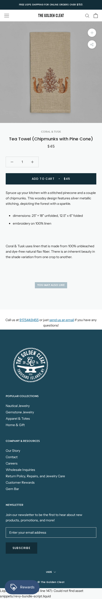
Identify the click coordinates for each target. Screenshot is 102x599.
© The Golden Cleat (51, 582)
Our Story (13, 450)
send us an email (61, 320)
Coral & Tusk (51, 132)
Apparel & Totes (18, 418)
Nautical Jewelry (18, 406)
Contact (12, 457)
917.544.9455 (29, 320)
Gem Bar (12, 489)
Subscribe (21, 548)
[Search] (87, 15)
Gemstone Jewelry (20, 412)
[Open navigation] (6, 15)
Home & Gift (15, 425)
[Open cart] (96, 15)
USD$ (49, 572)
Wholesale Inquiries (20, 470)
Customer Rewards (20, 482)
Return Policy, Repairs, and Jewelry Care (35, 476)
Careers (12, 463)
